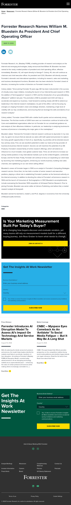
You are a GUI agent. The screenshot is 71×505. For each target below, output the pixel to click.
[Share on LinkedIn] (3, 52)
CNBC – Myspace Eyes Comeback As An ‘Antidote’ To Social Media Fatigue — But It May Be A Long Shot (52, 332)
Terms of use (12, 496)
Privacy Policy (35, 496)
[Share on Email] (10, 52)
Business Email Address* (10, 280)
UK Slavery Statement (44, 471)
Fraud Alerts (5, 471)
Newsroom (10, 11)
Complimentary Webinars (42, 465)
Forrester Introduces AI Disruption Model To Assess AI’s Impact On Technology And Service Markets (17, 332)
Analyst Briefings (6, 464)
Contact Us (58, 464)
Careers (21, 468)
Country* (5, 289)
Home (3, 11)
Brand (21, 471)
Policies (39, 468)
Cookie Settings (57, 496)
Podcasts (57, 468)
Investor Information (7, 468)
